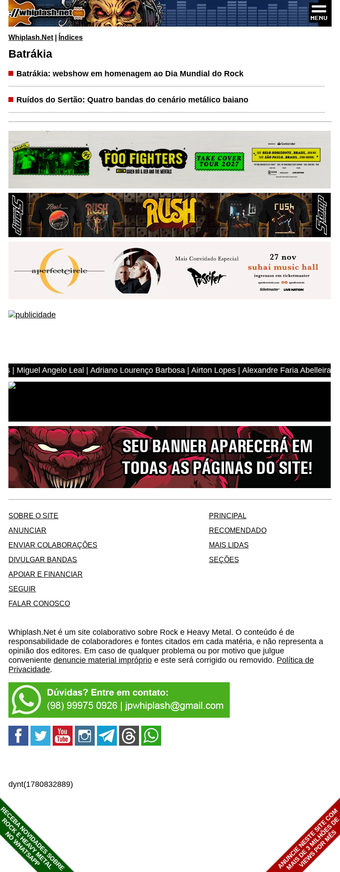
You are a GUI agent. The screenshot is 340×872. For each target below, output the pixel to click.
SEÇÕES (224, 559)
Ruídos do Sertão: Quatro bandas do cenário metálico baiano (132, 99)
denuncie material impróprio (103, 660)
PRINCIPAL (228, 516)
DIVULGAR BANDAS (42, 559)
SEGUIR (22, 589)
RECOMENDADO (238, 530)
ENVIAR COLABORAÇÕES (52, 545)
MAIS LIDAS (229, 545)
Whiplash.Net (30, 37)
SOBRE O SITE (33, 516)
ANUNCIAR (27, 530)
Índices (70, 37)
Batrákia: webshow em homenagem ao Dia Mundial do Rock (129, 73)
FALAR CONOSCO (39, 603)
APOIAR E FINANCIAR (45, 574)
